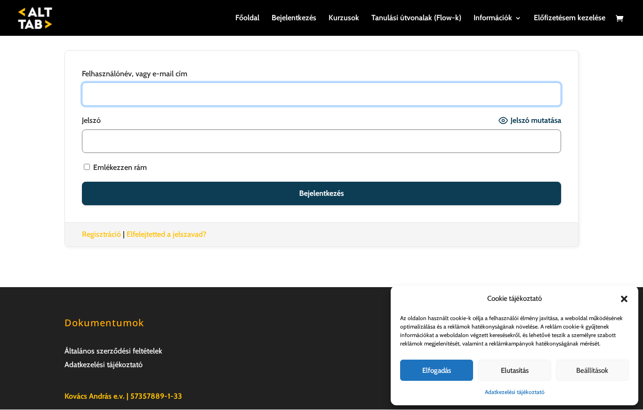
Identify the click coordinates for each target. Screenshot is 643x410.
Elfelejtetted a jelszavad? (166, 234)
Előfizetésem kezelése (569, 18)
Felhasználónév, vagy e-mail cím (134, 73)
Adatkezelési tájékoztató (515, 391)
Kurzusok (344, 18)
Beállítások (592, 370)
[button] (624, 299)
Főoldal (247, 18)
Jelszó (91, 120)
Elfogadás (436, 370)
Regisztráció (101, 234)
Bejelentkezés (294, 18)
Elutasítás (515, 370)
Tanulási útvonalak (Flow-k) (416, 18)
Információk (493, 18)
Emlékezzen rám (119, 167)
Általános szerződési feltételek (113, 350)
